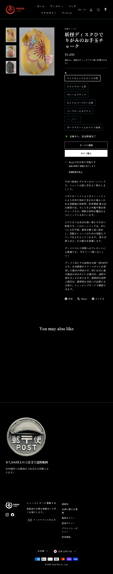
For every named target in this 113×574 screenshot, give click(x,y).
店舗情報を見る (76, 171)
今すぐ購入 (86, 153)
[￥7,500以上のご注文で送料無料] (26, 437)
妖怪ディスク (71, 29)
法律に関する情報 (70, 511)
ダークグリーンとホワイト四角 (83, 127)
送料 (75, 59)
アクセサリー (48, 13)
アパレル (67, 13)
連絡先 (65, 504)
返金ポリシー (68, 523)
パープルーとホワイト (79, 111)
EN (84, 9)
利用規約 (66, 537)
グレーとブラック (76, 94)
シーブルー (73, 119)
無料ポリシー (68, 518)
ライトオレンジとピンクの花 (82, 78)
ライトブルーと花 (76, 86)
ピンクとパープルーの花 (80, 102)
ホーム (41, 6)
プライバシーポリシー (70, 530)
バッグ (72, 6)
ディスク (55, 6)
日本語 (40, 550)
